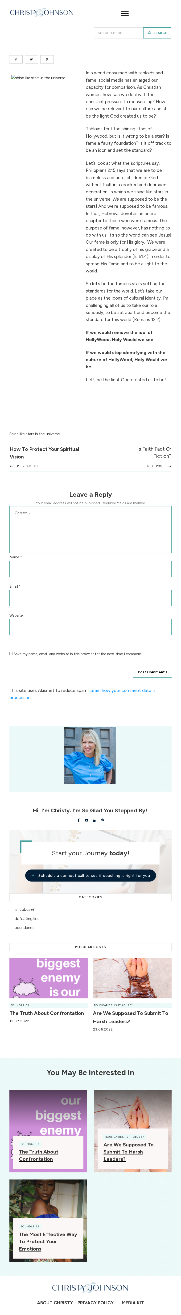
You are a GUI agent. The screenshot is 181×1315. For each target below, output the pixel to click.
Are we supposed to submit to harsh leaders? (128, 1151)
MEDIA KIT (133, 1303)
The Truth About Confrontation (46, 1013)
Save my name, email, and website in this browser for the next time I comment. (78, 654)
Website (16, 615)
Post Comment (151, 672)
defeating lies (27, 918)
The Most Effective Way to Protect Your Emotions (48, 1241)
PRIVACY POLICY (94, 1303)
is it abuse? (25, 909)
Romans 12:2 (146, 319)
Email (15, 586)
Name (15, 557)
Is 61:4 (140, 256)
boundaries (24, 927)
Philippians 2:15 (100, 170)
